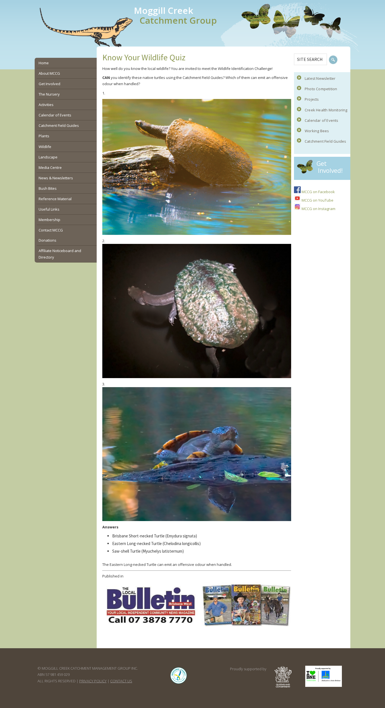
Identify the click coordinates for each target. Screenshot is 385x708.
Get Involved (49, 83)
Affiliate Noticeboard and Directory (60, 253)
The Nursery (49, 94)
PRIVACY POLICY (93, 680)
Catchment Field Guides (325, 141)
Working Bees (317, 130)
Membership (49, 219)
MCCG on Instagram (318, 208)
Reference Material (55, 198)
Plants (44, 135)
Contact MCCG (51, 230)
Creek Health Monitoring (326, 110)
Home (44, 62)
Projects (312, 99)
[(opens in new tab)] (179, 683)
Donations (47, 240)
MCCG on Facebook (318, 191)
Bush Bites (48, 188)
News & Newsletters (56, 177)
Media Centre (50, 167)
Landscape (48, 157)
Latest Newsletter (320, 78)
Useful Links (49, 209)
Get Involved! (330, 167)
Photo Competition (321, 88)
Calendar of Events (321, 120)
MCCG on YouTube (317, 200)
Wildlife (45, 146)
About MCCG (49, 73)
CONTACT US (121, 680)
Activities (46, 104)
